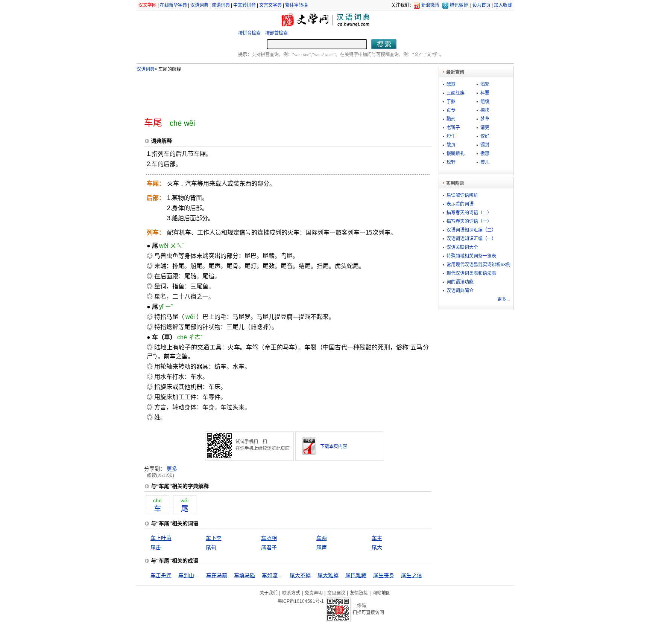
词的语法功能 (460, 282)
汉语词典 (199, 5)
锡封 (484, 145)
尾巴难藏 (355, 575)
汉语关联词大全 (462, 247)
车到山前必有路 (196, 575)
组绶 (484, 101)
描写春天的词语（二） (469, 212)
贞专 (451, 110)
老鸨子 (453, 127)
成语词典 (221, 5)
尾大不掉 (300, 575)
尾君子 (269, 547)
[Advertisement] (275, 91)
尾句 (211, 547)
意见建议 (336, 593)
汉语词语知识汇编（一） (471, 238)
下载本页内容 (333, 446)
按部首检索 (276, 33)
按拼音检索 (249, 33)
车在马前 (216, 575)
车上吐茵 (161, 538)
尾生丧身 (383, 575)
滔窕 (484, 84)
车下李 (214, 538)
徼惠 (484, 153)
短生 (451, 136)
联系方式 (291, 593)
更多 (172, 469)
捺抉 (484, 110)
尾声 (321, 547)
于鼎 (451, 101)
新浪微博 (430, 5)
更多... (503, 299)
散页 (451, 145)
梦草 (484, 119)
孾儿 (484, 162)
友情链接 (359, 593)
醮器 (451, 84)
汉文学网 (147, 5)
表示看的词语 (460, 204)
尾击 (155, 547)
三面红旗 (455, 93)
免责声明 (314, 593)
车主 (377, 538)
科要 (484, 93)
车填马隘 (244, 575)
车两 (321, 538)
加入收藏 (503, 5)
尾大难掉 (328, 575)
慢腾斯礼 (455, 153)
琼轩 (451, 162)
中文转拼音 (244, 5)
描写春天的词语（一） (469, 221)
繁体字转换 (296, 5)
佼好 (484, 136)
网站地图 (381, 593)
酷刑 (451, 119)
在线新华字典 (173, 5)
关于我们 (269, 593)
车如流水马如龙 (280, 575)
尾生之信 (411, 575)
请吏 (484, 127)
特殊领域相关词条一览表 (471, 256)
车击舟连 (161, 575)
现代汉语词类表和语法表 (471, 273)
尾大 (377, 547)
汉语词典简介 (460, 290)
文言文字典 (270, 5)
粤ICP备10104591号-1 (301, 601)
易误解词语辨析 (462, 195)
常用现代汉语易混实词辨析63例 (478, 264)
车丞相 (269, 538)
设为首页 (481, 5)
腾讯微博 (459, 5)
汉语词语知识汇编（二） (471, 230)
